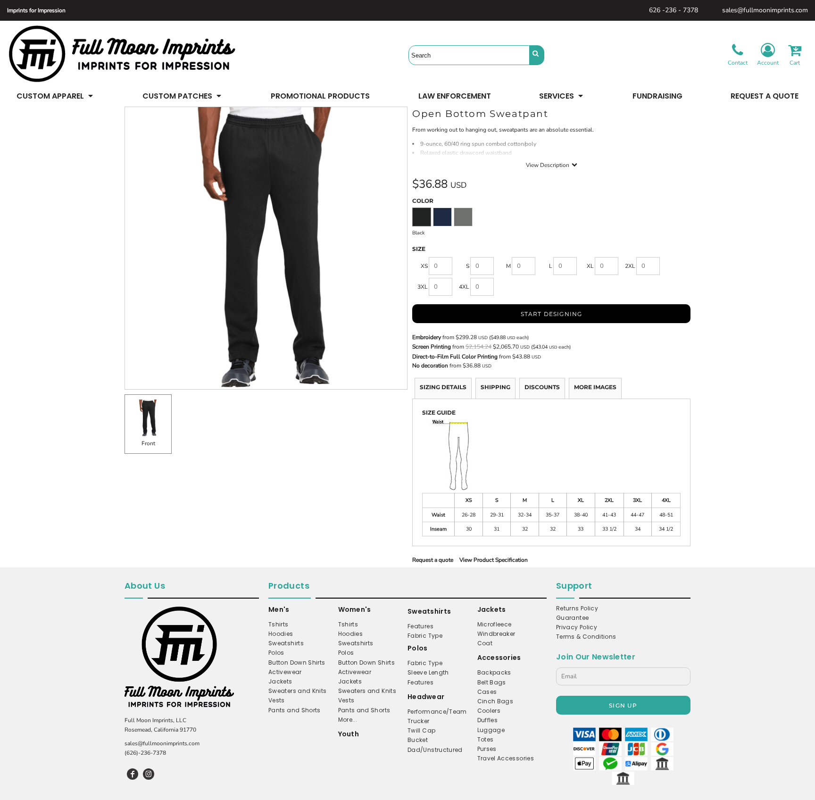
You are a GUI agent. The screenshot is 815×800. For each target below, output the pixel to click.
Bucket (418, 740)
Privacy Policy (576, 627)
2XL (630, 266)
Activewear (285, 672)
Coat (484, 643)
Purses (487, 749)
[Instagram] (148, 774)
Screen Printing (431, 346)
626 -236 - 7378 (673, 10)
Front (148, 443)
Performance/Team (437, 712)
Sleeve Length (428, 672)
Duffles (487, 720)
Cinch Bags (495, 701)
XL (590, 266)
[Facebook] (132, 774)
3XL (422, 287)
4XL (464, 287)
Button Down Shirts (296, 662)
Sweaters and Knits (297, 691)
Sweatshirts (286, 643)
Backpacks (494, 672)
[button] (55, 96)
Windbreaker (496, 634)
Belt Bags (491, 682)
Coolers (489, 711)
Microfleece (494, 624)
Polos (276, 653)
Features (420, 626)
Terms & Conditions (586, 637)
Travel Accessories (505, 758)
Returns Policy (577, 608)
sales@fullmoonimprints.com (765, 10)
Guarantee (572, 618)
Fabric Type (425, 636)
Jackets (280, 681)
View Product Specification (493, 560)
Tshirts (278, 624)
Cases (487, 692)
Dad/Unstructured (435, 750)
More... (348, 720)
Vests (276, 700)
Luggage (491, 730)
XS (424, 266)
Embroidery (426, 337)
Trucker (419, 721)
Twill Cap (421, 730)
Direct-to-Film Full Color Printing (455, 356)
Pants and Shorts (294, 710)
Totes (485, 739)
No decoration (430, 365)
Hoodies (280, 634)
